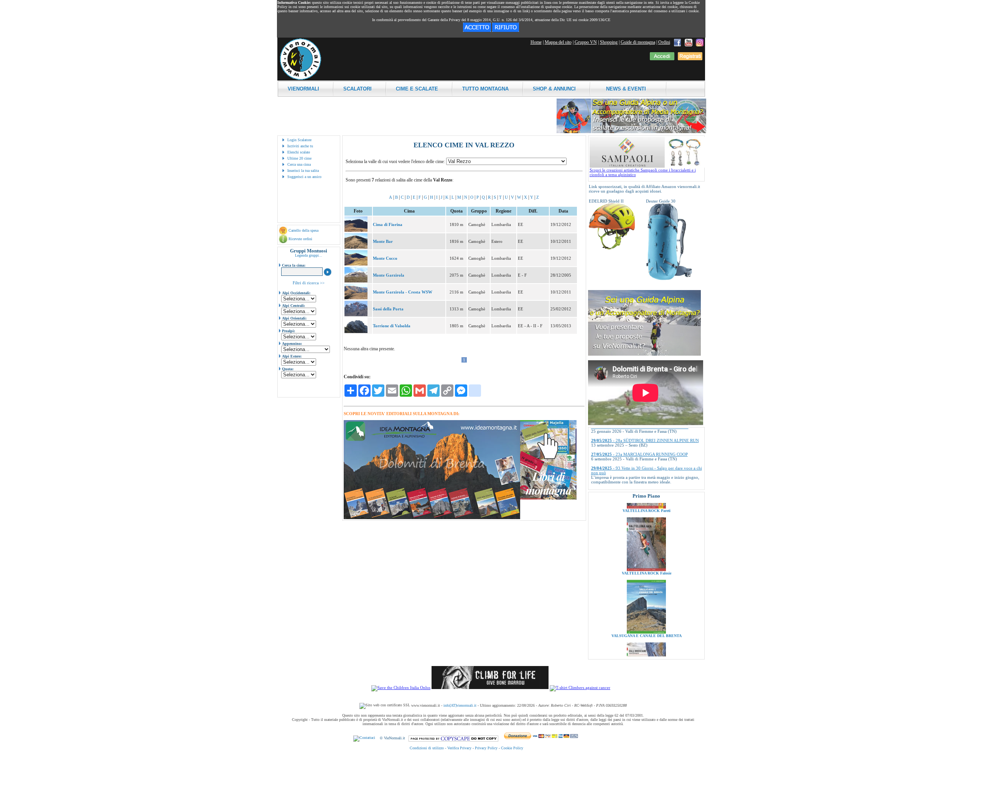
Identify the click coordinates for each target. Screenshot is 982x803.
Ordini (664, 42)
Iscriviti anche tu (300, 146)
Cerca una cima (299, 164)
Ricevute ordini (300, 239)
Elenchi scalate (298, 152)
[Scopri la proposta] (644, 354)
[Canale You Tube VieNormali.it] (688, 42)
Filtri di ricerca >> (309, 282)
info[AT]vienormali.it (459, 705)
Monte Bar (383, 241)
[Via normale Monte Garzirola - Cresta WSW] (355, 297)
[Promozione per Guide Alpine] (631, 132)
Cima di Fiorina (387, 224)
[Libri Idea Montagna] (432, 518)
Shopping (609, 42)
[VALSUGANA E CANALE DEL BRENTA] (646, 602)
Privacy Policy (486, 748)
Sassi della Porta (388, 309)
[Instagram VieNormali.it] (700, 42)
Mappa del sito (558, 42)
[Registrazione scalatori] (690, 58)
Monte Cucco (385, 258)
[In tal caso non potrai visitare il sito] (505, 30)
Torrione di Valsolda (391, 325)
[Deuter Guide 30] (669, 278)
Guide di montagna (638, 42)
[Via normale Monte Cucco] (355, 264)
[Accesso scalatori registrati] (662, 58)
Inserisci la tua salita (303, 170)
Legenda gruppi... (308, 255)
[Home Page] (300, 78)
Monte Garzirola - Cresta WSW (402, 292)
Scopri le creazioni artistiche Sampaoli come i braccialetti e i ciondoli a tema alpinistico (643, 172)
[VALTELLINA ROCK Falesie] (646, 540)
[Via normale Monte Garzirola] (355, 281)
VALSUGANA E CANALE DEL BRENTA (646, 606)
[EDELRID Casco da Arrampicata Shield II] (612, 248)
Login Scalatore (299, 140)
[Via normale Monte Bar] (355, 247)
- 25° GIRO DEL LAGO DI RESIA (633, 483)
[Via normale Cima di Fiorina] (355, 230)
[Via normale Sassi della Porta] (355, 314)
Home (536, 42)
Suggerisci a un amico (304, 177)
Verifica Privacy (459, 748)
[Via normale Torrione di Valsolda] (355, 331)
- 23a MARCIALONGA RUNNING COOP (639, 432)
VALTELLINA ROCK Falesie (646, 544)
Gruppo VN (586, 42)
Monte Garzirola (388, 275)
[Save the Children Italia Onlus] (400, 687)
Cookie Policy (512, 748)
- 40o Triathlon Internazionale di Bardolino (640, 469)
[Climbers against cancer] (580, 687)
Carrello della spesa (303, 230)
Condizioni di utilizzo (427, 748)
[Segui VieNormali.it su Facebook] (677, 42)
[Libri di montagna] (548, 498)
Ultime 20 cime (299, 158)
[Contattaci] (364, 738)
